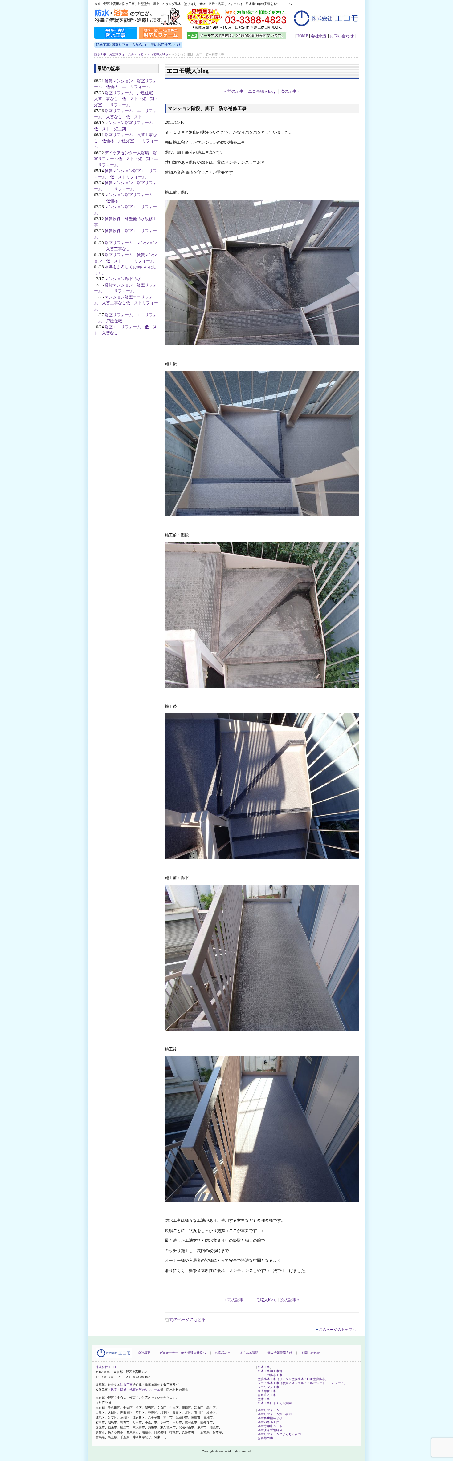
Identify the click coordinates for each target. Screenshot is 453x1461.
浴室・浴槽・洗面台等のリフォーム (135, 1389)
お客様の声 (223, 1352)
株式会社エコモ (106, 1367)
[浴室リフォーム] (160, 38)
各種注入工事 (267, 1395)
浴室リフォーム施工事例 (275, 1414)
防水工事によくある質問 (275, 1403)
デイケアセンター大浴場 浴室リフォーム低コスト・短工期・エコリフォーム (126, 159)
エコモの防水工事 (270, 1375)
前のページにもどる (187, 1319)
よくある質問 (249, 1352)
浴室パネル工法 (268, 1422)
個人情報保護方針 (279, 1352)
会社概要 (319, 36)
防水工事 (126, 1384)
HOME (302, 36)
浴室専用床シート (270, 1426)
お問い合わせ (342, 36)
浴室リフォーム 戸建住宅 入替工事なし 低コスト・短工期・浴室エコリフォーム (126, 99)
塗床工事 (264, 1399)
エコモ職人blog (262, 91)
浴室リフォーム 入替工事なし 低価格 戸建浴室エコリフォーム (126, 140)
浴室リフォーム (268, 1410)
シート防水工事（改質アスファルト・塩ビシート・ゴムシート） (302, 1383)
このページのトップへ (337, 1329)
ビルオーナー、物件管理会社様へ (183, 1352)
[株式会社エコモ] (325, 29)
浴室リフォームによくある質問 (279, 1434)
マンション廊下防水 (123, 278)
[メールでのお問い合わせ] (237, 38)
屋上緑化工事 (267, 1391)
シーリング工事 (268, 1387)
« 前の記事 (233, 91)
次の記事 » (290, 91)
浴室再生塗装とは (270, 1418)
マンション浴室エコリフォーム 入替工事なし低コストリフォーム (126, 303)
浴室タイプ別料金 (270, 1430)
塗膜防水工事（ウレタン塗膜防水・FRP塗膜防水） (293, 1379)
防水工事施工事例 (270, 1371)
